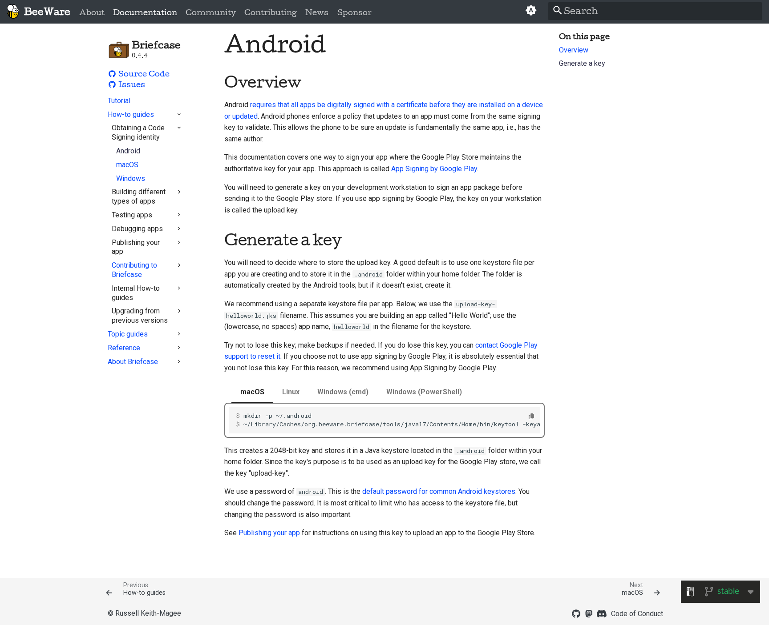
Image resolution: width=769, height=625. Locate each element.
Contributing (270, 12)
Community (211, 12)
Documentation (145, 12)
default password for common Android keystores (438, 491)
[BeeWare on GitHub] (576, 613)
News (316, 12)
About (92, 12)
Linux (291, 392)
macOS (252, 392)
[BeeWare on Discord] (601, 613)
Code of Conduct (637, 613)
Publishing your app (269, 533)
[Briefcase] (13, 12)
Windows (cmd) (342, 392)
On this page (584, 36)
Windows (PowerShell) (424, 392)
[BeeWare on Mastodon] (589, 613)
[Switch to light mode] (531, 11)
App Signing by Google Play (434, 168)
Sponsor (354, 12)
